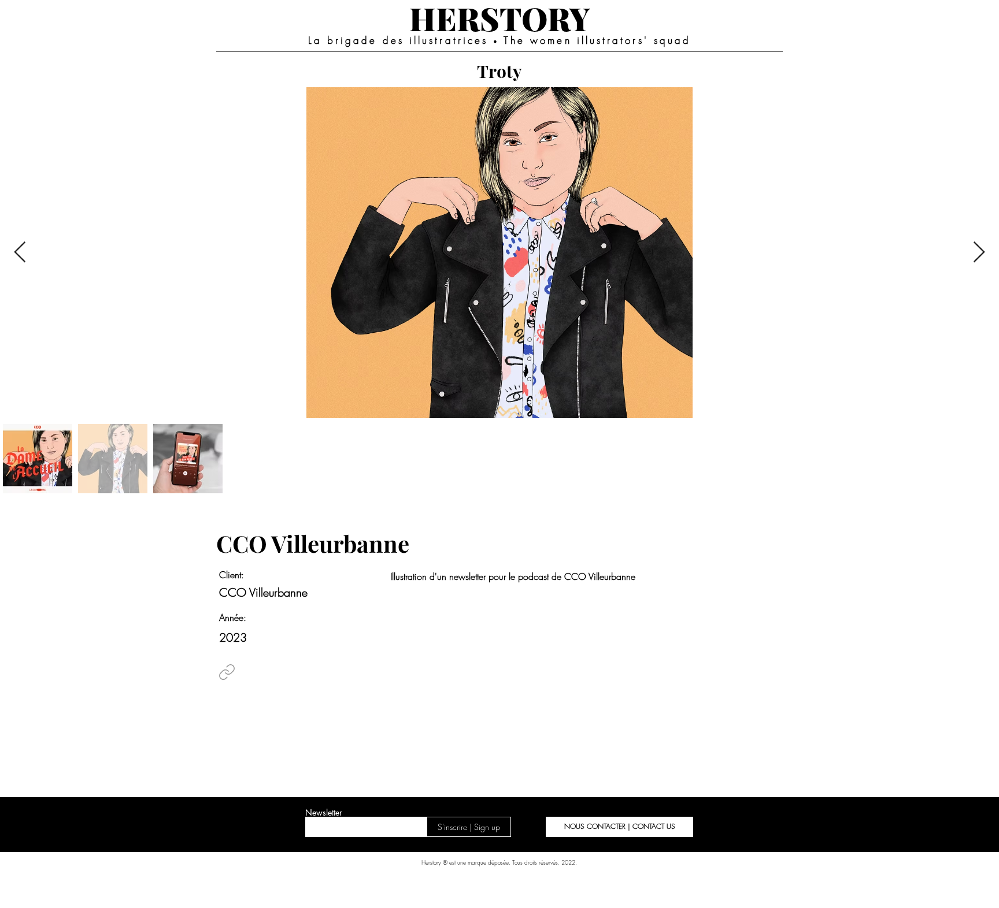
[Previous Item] (20, 252)
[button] (619, 827)
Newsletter (323, 813)
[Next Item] (979, 252)
